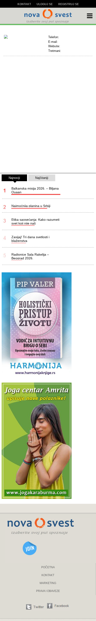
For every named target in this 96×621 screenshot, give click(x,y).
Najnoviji (14, 178)
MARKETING (48, 583)
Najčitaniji (41, 178)
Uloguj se (45, 4)
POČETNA (48, 567)
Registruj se (68, 4)
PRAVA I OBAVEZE (48, 591)
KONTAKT (47, 575)
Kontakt (24, 4)
